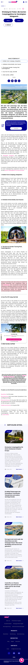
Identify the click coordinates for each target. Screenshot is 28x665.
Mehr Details (19, 469)
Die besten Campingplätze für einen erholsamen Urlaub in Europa (14, 448)
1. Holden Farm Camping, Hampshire (11, 61)
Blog (8, 641)
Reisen (8, 20)
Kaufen (16, 128)
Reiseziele (17, 641)
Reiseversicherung (5, 400)
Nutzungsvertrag (7, 626)
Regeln (12, 641)
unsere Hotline (5, 414)
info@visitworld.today (16, 648)
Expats (8, 567)
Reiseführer (3, 394)
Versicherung (6, 284)
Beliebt (19, 20)
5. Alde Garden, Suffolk (8, 74)
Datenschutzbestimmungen (18, 626)
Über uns (8, 620)
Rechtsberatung (4, 396)
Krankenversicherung (6, 405)
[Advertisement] (14, 43)
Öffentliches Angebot (16, 620)
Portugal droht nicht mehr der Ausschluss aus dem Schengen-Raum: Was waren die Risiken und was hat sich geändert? (14, 542)
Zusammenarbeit (7, 623)
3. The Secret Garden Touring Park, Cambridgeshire (11, 68)
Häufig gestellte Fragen (18, 623)
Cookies (11, 335)
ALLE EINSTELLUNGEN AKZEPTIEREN (14, 339)
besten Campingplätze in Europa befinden (14, 170)
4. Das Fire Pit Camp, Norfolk (9, 71)
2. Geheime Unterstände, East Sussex (11, 64)
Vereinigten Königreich (8, 155)
